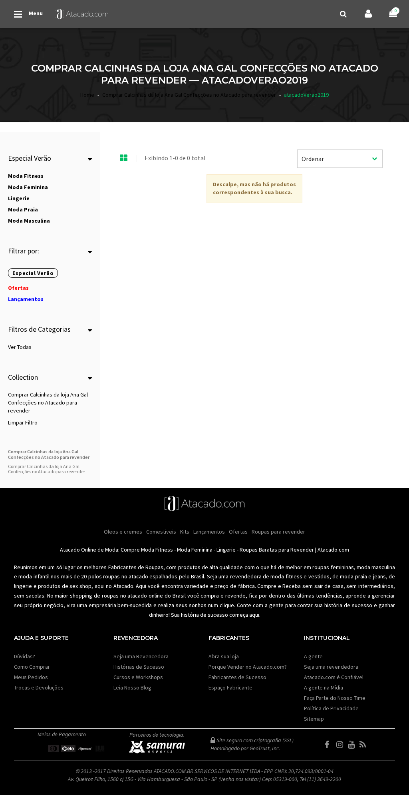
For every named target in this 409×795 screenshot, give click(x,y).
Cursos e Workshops (138, 677)
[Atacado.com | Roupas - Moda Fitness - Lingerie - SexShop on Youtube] (353, 745)
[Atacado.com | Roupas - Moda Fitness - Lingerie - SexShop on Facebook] (330, 745)
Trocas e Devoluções (39, 687)
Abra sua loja (223, 656)
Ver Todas (20, 347)
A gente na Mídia (323, 687)
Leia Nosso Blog (132, 687)
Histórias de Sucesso (138, 666)
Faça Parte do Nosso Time (334, 697)
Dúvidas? (24, 656)
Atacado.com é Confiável (333, 677)
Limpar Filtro (23, 422)
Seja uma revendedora (331, 666)
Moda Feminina (194, 549)
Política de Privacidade (331, 708)
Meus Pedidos (31, 677)
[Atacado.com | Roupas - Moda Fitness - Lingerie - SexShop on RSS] (364, 745)
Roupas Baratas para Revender (277, 549)
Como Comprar (32, 666)
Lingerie (226, 549)
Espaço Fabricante (230, 687)
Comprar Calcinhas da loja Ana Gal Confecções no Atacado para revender (48, 402)
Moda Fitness (157, 549)
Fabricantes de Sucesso (237, 677)
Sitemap (314, 718)
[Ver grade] (124, 158)
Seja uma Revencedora (141, 656)
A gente (313, 656)
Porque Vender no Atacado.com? (247, 666)
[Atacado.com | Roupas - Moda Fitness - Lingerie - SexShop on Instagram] (341, 745)
